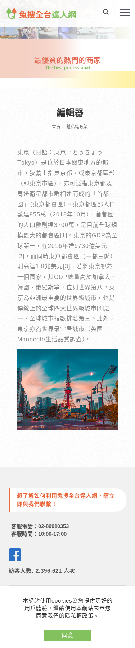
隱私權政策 (77, 127)
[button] (105, 13)
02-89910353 (53, 526)
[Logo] (41, 13)
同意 (67, 635)
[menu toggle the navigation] (125, 12)
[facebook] (15, 554)
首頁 (56, 127)
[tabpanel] (67, 44)
